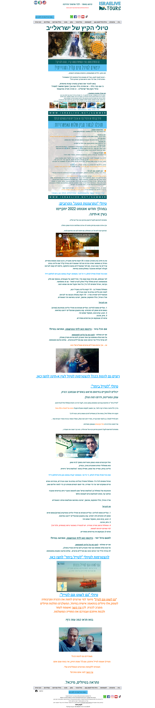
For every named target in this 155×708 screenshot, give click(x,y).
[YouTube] (82, 16)
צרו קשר (77, 608)
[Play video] (77, 360)
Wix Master (77, 706)
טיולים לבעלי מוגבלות (86, 702)
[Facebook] (75, 16)
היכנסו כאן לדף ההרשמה (78, 329)
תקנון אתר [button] (78, 704)
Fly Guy (68, 706)
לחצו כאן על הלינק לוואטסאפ (83, 334)
